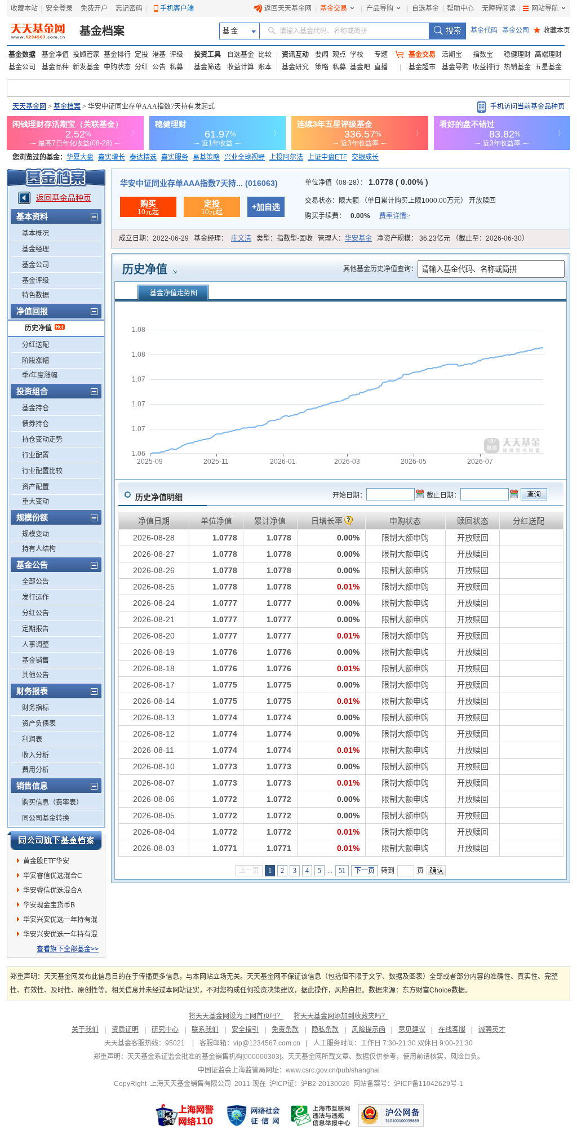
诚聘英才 (491, 1030)
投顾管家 (86, 55)
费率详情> (394, 216)
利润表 (32, 739)
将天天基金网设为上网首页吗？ (236, 1016)
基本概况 (35, 233)
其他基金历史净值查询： (380, 269)
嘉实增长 (111, 157)
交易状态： (400, 201)
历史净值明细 (159, 497)
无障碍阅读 (499, 8)
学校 (356, 55)
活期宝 (452, 55)
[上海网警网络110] (185, 1115)
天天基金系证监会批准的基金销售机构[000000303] (204, 1057)
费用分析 (35, 770)
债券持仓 (35, 424)
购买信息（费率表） (52, 802)
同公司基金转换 (45, 818)
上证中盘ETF (327, 157)
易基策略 (206, 157)
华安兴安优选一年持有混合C (60, 921)
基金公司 (515, 30)
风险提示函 (368, 1030)
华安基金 (358, 238)
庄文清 (241, 238)
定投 (141, 55)
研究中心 (165, 1030)
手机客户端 (177, 8)
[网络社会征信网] (253, 1115)
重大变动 (35, 502)
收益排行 (486, 67)
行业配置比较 (42, 471)
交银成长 (365, 157)
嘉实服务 (174, 157)
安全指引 (245, 1030)
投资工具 (207, 55)
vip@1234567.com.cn (266, 1043)
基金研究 (295, 67)
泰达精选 (143, 157)
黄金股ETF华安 (46, 861)
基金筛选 (207, 67)
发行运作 (35, 597)
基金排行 (117, 55)
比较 (265, 55)
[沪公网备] (391, 1115)
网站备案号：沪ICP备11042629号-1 (408, 1084)
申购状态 (117, 67)
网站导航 (544, 8)
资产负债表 (39, 724)
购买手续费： (357, 216)
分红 (141, 67)
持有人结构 (39, 549)
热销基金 (517, 67)
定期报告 (35, 629)
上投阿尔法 (286, 157)
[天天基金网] (39, 31)
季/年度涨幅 (39, 375)
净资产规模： (453, 238)
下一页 (364, 871)
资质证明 (125, 1030)
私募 (176, 67)
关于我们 (85, 1030)
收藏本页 (552, 30)
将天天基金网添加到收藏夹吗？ (341, 1016)
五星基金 (548, 67)
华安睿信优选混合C (52, 876)
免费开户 (94, 8)
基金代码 (484, 30)
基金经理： (222, 238)
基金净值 (55, 55)
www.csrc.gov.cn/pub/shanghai (333, 1070)
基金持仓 (35, 408)
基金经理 (35, 249)
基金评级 (35, 281)
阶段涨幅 (35, 361)
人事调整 (35, 645)
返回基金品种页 (63, 197)
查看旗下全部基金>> (68, 949)
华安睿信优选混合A (52, 890)
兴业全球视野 (244, 157)
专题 (381, 55)
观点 (339, 55)
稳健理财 (517, 55)
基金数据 (21, 55)
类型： (284, 238)
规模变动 (35, 534)
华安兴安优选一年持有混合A (60, 936)
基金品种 (55, 67)
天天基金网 (29, 106)
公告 (159, 67)
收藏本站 (24, 8)
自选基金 (425, 8)
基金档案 (102, 31)
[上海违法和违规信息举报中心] (321, 1115)
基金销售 (35, 660)
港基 (159, 55)
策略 (322, 67)
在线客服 (451, 1030)
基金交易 (333, 8)
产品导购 (379, 8)
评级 (176, 55)
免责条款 (285, 1030)
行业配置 (35, 455)
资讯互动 (295, 55)
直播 (381, 67)
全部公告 (35, 582)
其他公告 (35, 675)
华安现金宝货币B (49, 905)
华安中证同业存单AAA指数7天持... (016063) (199, 183)
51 (342, 871)
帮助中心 (460, 8)
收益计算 (240, 67)
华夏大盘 (80, 157)
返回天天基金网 (288, 8)
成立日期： (154, 238)
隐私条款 (325, 1030)
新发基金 (86, 67)
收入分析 (35, 755)
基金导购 (455, 67)
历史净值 (38, 328)
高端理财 (548, 55)
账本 (265, 67)
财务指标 (35, 708)
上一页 (249, 871)
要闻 (322, 55)
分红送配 (35, 345)
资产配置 (35, 487)
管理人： (345, 238)
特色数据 (35, 295)
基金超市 (422, 67)
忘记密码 (129, 8)
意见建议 (411, 1030)
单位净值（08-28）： (366, 183)
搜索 (447, 31)
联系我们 (205, 1030)
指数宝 (483, 55)
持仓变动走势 (42, 440)
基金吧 (360, 67)
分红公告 (35, 613)
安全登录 (59, 8)
